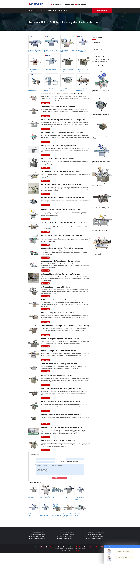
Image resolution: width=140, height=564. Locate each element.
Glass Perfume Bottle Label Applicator (68, 497)
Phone (34, 461)
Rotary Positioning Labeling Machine (96, 532)
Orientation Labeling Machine (65, 536)
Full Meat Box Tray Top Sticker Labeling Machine (45, 497)
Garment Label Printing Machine (79, 514)
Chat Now (121, 560)
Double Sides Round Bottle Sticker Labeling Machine (57, 514)
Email (63, 458)
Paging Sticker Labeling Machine (66, 534)
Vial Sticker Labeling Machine (37, 536)
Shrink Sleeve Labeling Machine (38, 538)
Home (30, 10)
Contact (65, 10)
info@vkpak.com (81, 4)
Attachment (63, 461)
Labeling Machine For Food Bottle (99, 230)
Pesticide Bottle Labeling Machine (56, 497)
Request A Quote (102, 10)
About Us (36, 10)
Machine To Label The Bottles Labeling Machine (45, 514)
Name (34, 458)
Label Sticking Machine (97, 185)
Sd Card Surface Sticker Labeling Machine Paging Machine (80, 498)
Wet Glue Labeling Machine (65, 538)
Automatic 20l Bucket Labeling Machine (100, 114)
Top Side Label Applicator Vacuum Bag (33, 514)
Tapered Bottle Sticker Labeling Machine (101, 208)
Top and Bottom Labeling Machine (95, 536)
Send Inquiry (60, 477)
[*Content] (33, 474)
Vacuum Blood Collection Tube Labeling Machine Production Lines (68, 515)
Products (43, 10)
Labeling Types (52, 10)
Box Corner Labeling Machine (94, 534)
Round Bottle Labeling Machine (38, 534)
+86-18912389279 (57, 4)
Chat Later (129, 560)
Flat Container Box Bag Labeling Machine (32, 497)
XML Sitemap (76, 550)
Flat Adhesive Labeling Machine (66, 532)
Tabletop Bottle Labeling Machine (95, 538)
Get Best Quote (45, 103)
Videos (60, 10)
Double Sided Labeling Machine (38, 532)
